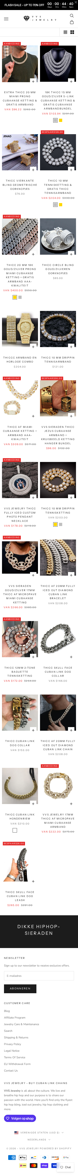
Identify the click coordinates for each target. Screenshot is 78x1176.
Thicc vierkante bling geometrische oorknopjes (20, 184)
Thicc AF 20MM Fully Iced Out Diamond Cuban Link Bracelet (58, 592)
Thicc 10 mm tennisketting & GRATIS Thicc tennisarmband (58, 186)
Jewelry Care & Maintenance (21, 1024)
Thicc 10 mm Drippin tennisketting (58, 510)
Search (8, 1031)
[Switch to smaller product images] (72, 32)
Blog (7, 1011)
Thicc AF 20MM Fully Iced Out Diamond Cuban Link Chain (58, 745)
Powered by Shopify (56, 1148)
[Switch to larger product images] (65, 32)
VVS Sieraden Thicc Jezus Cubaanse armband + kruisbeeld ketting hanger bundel (58, 435)
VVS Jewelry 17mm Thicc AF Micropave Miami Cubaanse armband (58, 820)
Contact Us (11, 1071)
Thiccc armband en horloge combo (20, 359)
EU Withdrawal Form (17, 1064)
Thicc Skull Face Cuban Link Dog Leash (20, 896)
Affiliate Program (14, 1018)
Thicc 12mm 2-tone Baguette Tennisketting (20, 671)
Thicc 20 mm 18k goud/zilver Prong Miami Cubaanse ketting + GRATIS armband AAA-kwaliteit (20, 275)
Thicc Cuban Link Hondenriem (20, 816)
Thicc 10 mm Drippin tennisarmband (58, 359)
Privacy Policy (12, 1044)
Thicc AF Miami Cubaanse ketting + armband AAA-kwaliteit (20, 433)
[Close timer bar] (76, 2)
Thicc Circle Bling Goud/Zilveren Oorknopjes (58, 269)
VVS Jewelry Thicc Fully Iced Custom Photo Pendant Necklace (20, 514)
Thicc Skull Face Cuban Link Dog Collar (58, 671)
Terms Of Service (14, 1057)
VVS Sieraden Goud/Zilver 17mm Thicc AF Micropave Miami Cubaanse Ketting (20, 594)
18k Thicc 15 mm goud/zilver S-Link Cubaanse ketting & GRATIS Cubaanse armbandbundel (58, 100)
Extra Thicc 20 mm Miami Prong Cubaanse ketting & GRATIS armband (20, 98)
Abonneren (20, 988)
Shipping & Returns (16, 1037)
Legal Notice (11, 1051)
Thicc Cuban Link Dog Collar (20, 743)
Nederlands (37, 1139)
